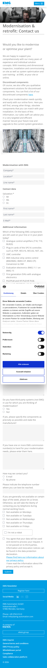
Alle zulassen (23, 364)
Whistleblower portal (12, 650)
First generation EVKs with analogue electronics (23, 276)
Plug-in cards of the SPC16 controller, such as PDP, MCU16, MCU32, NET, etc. (25, 249)
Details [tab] (23, 293)
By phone (10, 479)
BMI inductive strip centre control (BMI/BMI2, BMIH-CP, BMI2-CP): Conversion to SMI (22, 260)
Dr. (7, 203)
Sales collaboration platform (15, 657)
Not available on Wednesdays (20, 519)
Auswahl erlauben (23, 372)
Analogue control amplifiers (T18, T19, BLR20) (24, 242)
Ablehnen (23, 379)
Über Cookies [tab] (38, 293)
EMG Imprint (8, 640)
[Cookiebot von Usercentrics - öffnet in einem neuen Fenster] (34, 286)
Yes (8, 409)
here (31, 94)
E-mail (9, 476)
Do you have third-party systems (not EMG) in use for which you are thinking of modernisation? (23, 402)
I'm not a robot (15, 532)
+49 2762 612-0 (15, 614)
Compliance (8, 653)
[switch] (41, 340)
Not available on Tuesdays (19, 515)
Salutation (8, 193)
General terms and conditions (16, 643)
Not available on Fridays (17, 526)
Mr (7, 196)
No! (8, 412)
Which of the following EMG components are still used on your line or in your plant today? (23, 234)
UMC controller (13, 254)
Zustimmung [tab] (8, 293)
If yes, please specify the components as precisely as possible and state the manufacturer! (22, 419)
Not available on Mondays (18, 512)
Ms (7, 200)
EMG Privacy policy (11, 646)
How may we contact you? (15, 473)
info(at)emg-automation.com (20, 616)
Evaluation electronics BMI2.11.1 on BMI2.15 (23, 269)
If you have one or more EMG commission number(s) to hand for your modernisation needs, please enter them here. (23, 448)
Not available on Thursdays (19, 522)
